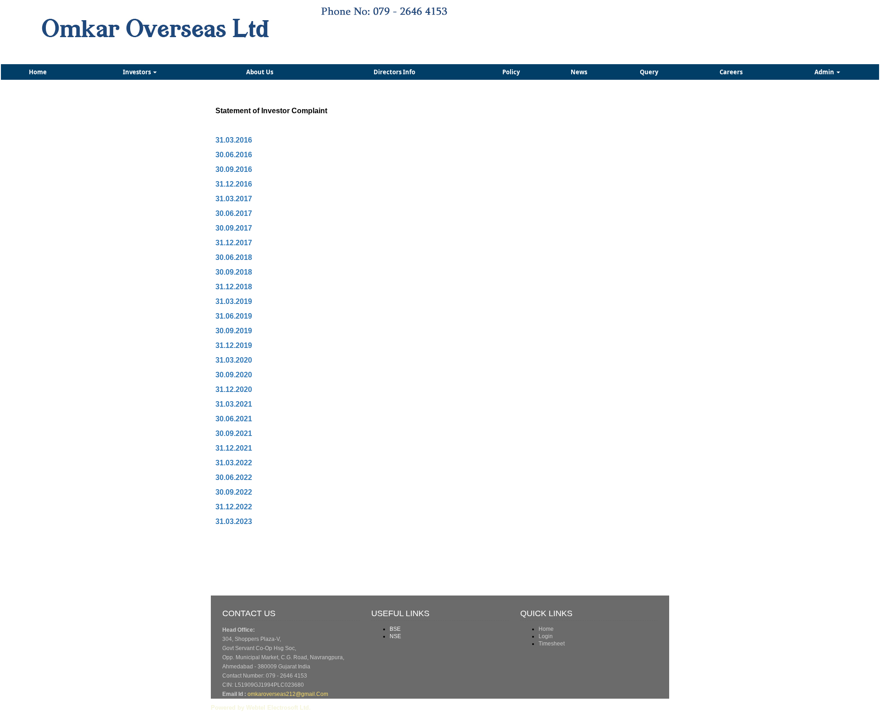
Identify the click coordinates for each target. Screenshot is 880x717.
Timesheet (552, 643)
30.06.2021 (233, 419)
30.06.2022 (233, 477)
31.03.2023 (233, 521)
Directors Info (394, 72)
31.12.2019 (233, 345)
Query (649, 72)
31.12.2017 (233, 243)
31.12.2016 (233, 184)
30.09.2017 (233, 228)
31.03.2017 (233, 199)
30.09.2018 (233, 272)
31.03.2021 (233, 404)
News (579, 72)
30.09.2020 (233, 375)
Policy (511, 72)
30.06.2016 (233, 155)
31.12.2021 (233, 448)
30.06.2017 (233, 213)
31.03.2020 (233, 360)
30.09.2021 (233, 433)
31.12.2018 (233, 287)
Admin (825, 72)
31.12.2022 (233, 507)
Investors (137, 72)
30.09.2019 (233, 331)
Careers (731, 72)
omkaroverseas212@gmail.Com (288, 694)
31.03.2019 (233, 301)
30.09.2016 (233, 169)
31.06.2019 (233, 316)
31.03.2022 (233, 463)
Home (38, 72)
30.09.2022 (233, 492)
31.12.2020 (233, 389)
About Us (259, 72)
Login (546, 636)
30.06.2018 (233, 257)
